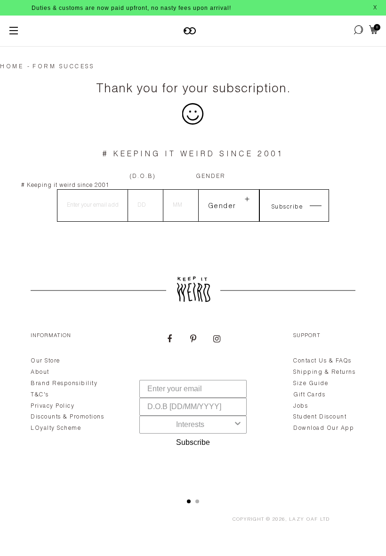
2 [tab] (197, 501)
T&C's (40, 395)
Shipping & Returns (324, 372)
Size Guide (310, 384)
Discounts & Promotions (67, 417)
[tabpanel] (193, 404)
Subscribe (193, 442)
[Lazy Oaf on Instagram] (216, 340)
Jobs (300, 406)
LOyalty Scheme (56, 428)
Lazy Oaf (303, 519)
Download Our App (323, 428)
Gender (210, 176)
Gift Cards (309, 395)
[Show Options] (237, 424)
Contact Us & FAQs (322, 361)
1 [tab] (189, 501)
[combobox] (190, 424)
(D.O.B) (142, 176)
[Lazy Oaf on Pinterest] (193, 340)
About (40, 372)
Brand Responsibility (64, 384)
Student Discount (319, 417)
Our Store (45, 361)
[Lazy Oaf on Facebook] (169, 340)
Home (12, 67)
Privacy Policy (52, 406)
